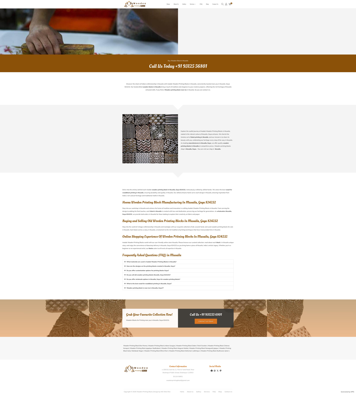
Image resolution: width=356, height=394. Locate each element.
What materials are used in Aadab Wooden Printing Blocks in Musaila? (151, 262)
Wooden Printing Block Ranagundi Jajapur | (204, 348)
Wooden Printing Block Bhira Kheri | (156, 351)
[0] (230, 4)
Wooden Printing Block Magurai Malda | (175, 348)
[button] (178, 262)
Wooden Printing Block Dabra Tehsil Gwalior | (192, 346)
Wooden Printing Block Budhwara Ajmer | (215, 351)
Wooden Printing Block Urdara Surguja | (162, 346)
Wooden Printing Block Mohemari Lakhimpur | (185, 351)
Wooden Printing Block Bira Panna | (135, 346)
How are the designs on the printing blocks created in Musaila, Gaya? (151, 266)
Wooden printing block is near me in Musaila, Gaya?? (145, 288)
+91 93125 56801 (191, 66)
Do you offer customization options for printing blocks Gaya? (148, 270)
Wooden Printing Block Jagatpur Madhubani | (145, 348)
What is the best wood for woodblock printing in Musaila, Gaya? (149, 283)
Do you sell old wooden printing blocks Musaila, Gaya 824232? (148, 275)
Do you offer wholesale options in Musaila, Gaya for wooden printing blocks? (153, 279)
